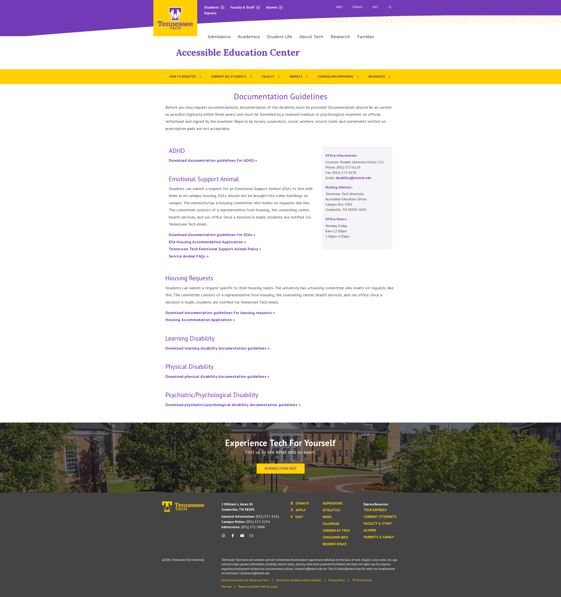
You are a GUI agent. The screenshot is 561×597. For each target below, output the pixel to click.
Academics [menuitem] (249, 36)
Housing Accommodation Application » (200, 319)
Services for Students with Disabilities (298, 580)
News (327, 517)
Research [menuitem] (340, 36)
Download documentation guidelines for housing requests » (220, 312)
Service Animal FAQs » (189, 256)
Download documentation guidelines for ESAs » (212, 234)
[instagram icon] (224, 537)
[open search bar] (390, 7)
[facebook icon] (232, 537)
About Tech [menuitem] (311, 36)
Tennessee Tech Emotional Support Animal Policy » (215, 248)
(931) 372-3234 (245, 521)
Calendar (331, 524)
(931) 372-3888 (243, 527)
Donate (357, 7)
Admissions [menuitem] (219, 36)
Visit (375, 7)
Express (210, 13)
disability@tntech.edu (353, 178)
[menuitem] (186, 76)
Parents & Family (379, 537)
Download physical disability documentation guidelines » (217, 376)
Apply (339, 7)
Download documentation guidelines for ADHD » (213, 160)
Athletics (331, 510)
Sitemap (226, 586)
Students (212, 7)
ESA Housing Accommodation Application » (207, 241)
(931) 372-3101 (250, 516)
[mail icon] (251, 537)
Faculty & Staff (243, 7)
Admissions (333, 503)
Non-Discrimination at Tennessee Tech (245, 580)
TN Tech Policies (362, 580)
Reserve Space (334, 544)
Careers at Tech (336, 531)
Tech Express (375, 510)
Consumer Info (335, 537)
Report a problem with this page (258, 586)
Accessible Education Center (238, 52)
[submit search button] (467, 7)
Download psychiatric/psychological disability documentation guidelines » (233, 404)
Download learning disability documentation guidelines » (217, 348)
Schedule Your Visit (281, 468)
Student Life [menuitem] (279, 36)
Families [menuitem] (365, 36)
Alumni (272, 7)
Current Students (380, 517)
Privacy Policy (336, 580)
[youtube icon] (242, 537)
